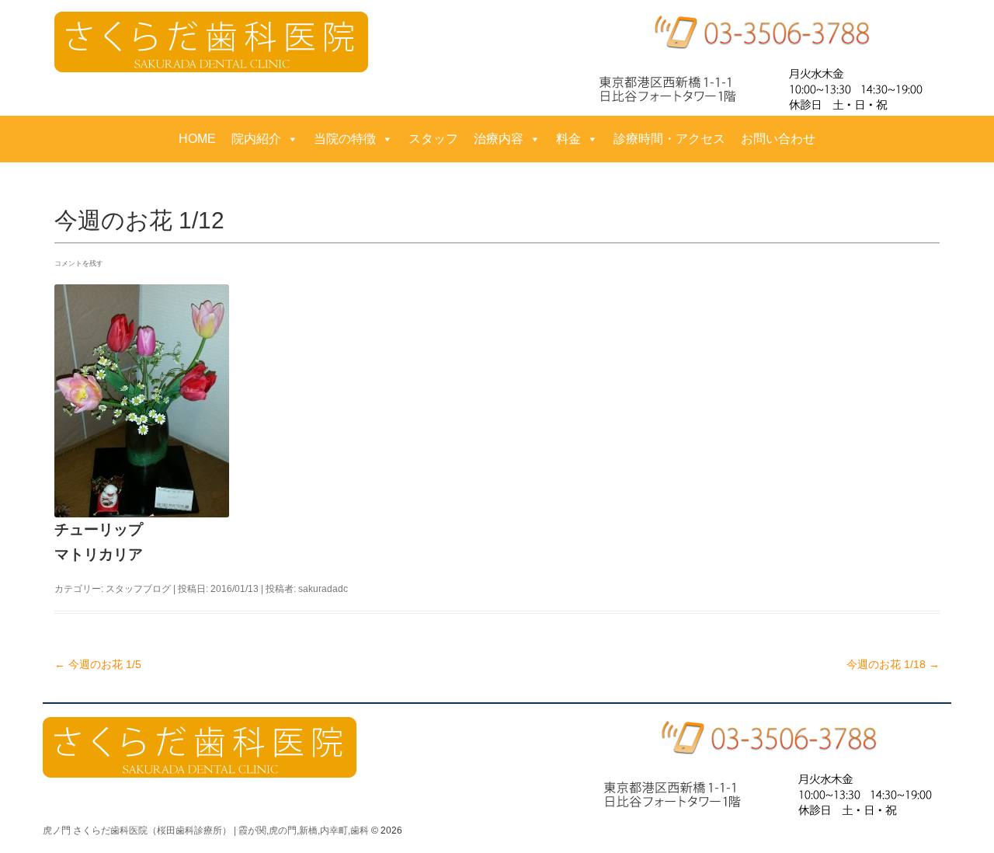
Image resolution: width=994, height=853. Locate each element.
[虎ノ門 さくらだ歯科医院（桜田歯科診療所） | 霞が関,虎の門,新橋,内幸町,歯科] (211, 42)
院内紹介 (256, 138)
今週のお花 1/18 (893, 664)
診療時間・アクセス (669, 138)
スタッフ (433, 138)
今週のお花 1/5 (97, 664)
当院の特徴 (345, 138)
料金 (568, 138)
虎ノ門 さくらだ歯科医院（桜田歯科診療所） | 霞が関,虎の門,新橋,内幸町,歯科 (206, 830)
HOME (197, 138)
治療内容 (498, 138)
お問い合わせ (778, 138)
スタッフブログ (138, 588)
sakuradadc (323, 588)
